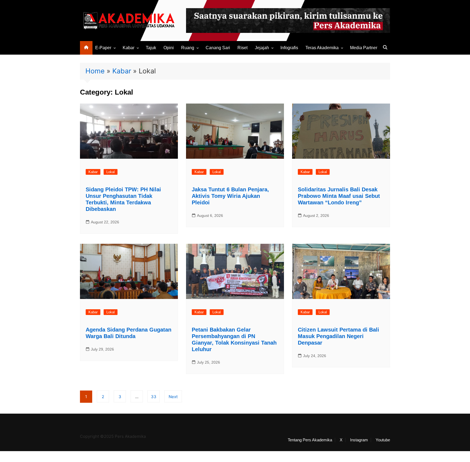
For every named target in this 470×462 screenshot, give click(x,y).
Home (95, 71)
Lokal (110, 172)
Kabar (128, 47)
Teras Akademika (322, 47)
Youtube (383, 440)
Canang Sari (218, 47)
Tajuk (151, 47)
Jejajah (262, 47)
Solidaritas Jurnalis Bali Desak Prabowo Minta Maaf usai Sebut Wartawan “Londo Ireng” (339, 195)
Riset (242, 47)
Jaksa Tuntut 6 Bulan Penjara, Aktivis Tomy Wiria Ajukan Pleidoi (230, 195)
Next (173, 396)
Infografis (289, 47)
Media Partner (363, 47)
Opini (168, 47)
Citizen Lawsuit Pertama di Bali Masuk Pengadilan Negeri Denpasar (338, 336)
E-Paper (103, 47)
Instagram (359, 440)
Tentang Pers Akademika (310, 440)
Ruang (187, 47)
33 (153, 396)
